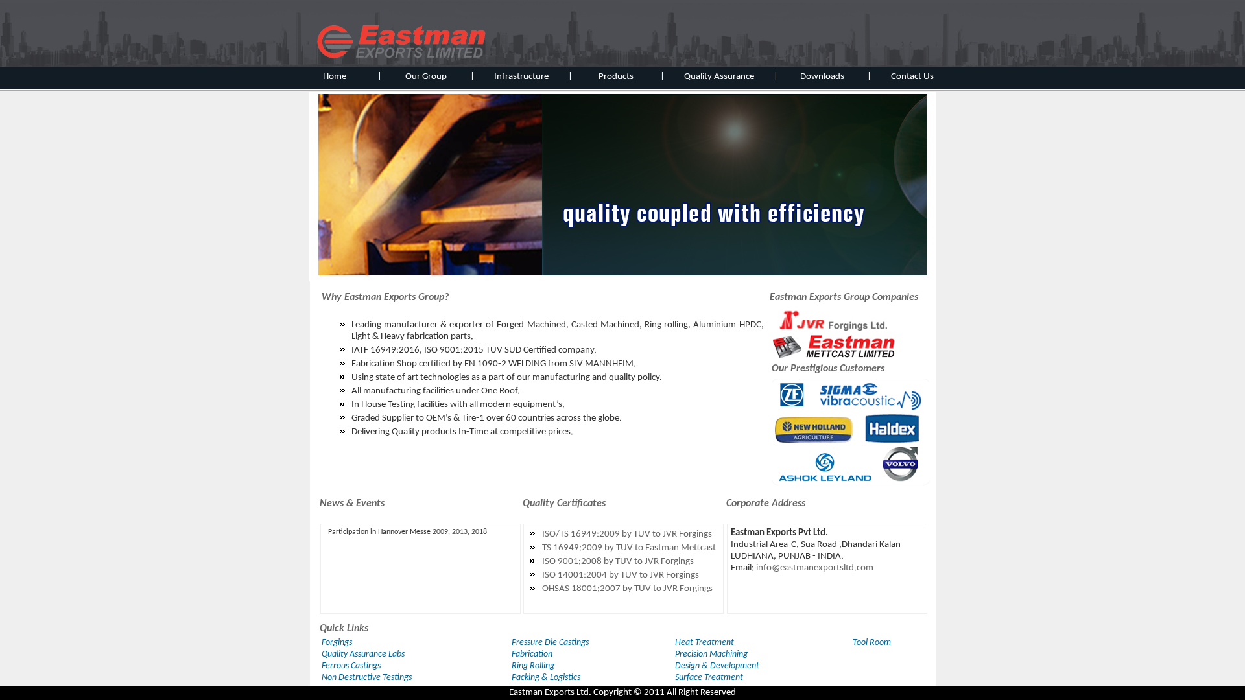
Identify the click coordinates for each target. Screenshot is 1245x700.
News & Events (352, 503)
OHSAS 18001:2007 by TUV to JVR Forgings (627, 589)
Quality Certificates (564, 503)
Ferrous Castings (351, 666)
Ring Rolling (533, 666)
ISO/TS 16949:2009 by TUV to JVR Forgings (627, 534)
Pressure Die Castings (550, 643)
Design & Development (717, 666)
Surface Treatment (709, 677)
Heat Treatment (704, 643)
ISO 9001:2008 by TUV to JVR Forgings (618, 561)
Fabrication (532, 654)
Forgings (337, 643)
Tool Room (872, 643)
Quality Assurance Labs (363, 654)
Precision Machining (711, 654)
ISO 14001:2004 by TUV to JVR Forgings (620, 575)
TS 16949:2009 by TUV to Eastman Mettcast (629, 548)
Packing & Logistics (546, 677)
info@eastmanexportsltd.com (814, 568)
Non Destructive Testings (367, 677)
